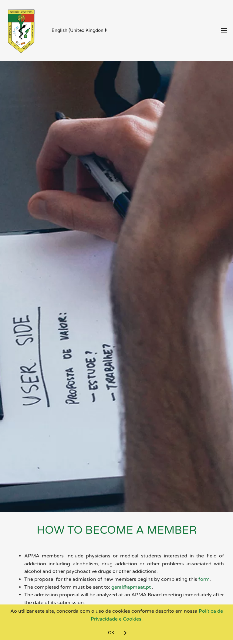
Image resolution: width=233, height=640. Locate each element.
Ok (111, 632)
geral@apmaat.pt (131, 587)
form (203, 579)
